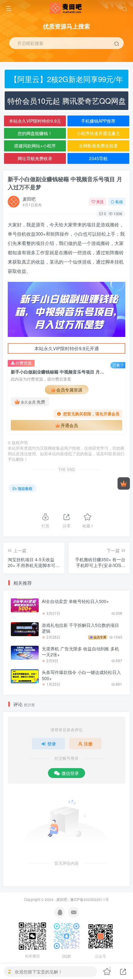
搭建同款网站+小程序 (35, 145)
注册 (88, 744)
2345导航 (98, 158)
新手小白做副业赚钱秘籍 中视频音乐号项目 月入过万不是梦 (65, 183)
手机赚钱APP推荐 (98, 121)
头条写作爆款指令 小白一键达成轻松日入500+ (81, 675)
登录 (51, 744)
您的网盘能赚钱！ (35, 133)
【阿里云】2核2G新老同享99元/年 (66, 78)
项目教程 (25, 488)
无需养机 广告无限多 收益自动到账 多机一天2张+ (80, 651)
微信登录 (70, 773)
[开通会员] (124, 483)
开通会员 (69, 425)
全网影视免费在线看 (98, 145)
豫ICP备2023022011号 (89, 899)
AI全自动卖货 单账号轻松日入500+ (75, 601)
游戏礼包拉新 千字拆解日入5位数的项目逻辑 (80, 628)
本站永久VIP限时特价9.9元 (35, 121)
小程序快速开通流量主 (98, 133)
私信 (119, 201)
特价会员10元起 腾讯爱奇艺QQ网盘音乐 (66, 102)
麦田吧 (29, 199)
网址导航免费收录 (35, 158)
